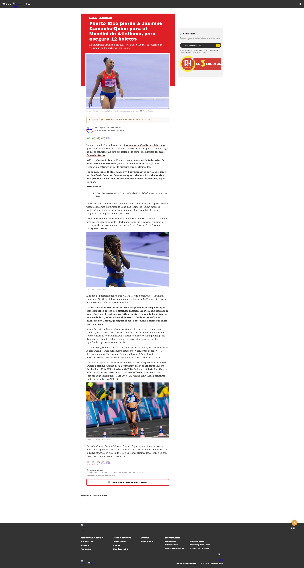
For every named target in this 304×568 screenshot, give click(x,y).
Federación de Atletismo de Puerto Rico (128, 473)
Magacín (85, 545)
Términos (200, 50)
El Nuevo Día (87, 541)
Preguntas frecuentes (174, 548)
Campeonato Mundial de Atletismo (100, 475)
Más (28, 4)
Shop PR (117, 545)
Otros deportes (105, 17)
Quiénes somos (171, 545)
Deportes (93, 17)
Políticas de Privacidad (199, 548)
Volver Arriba (293, 528)
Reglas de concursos (198, 541)
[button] (93, 138)
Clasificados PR (120, 549)
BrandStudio (147, 541)
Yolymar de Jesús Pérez (110, 127)
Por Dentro (86, 549)
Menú (8, 4)
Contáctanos (170, 541)
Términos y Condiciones (200, 545)
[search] (300, 4)
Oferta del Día (120, 541)
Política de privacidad (211, 50)
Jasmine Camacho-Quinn (96, 473)
